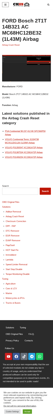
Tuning (5, 279)
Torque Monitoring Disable (18, 274)
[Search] (48, 5)
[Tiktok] (24, 356)
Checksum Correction (16, 221)
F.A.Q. (31, 334)
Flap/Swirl (10, 245)
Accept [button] (27, 412)
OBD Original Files (10, 202)
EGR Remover (13, 235)
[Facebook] (16, 356)
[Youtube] (8, 356)
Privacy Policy (12, 340)
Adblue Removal (13, 211)
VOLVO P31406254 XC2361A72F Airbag (24, 157)
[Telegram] (31, 356)
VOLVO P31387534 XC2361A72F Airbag (24, 152)
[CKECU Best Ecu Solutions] (21, 4)
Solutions (6, 207)
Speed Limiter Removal (16, 264)
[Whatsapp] (39, 356)
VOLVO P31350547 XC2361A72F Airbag (24, 147)
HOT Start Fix (12, 250)
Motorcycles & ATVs (15, 298)
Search (5, 186)
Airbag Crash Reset (11, 45)
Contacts (29, 340)
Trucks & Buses (13, 303)
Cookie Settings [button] (12, 412)
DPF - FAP (11, 226)
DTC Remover (12, 231)
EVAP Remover (13, 240)
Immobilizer (11, 255)
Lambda (9, 259)
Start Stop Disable (14, 269)
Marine (9, 293)
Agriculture (11, 283)
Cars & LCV (11, 288)
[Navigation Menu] (5, 4)
